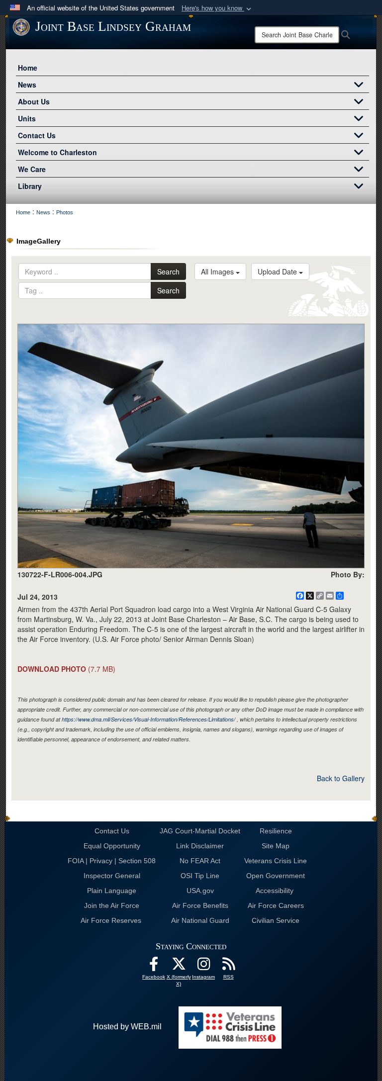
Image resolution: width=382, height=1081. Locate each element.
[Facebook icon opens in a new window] (153, 966)
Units (27, 118)
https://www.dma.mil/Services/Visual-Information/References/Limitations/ (148, 719)
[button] (217, 8)
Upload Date (278, 271)
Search (168, 271)
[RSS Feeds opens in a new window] (228, 966)
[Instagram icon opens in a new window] (203, 966)
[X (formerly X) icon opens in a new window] (178, 966)
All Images (218, 271)
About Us (34, 101)
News (27, 85)
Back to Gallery (341, 778)
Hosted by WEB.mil (127, 1026)
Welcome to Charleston (57, 152)
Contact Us (37, 135)
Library (30, 186)
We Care (32, 169)
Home (27, 68)
